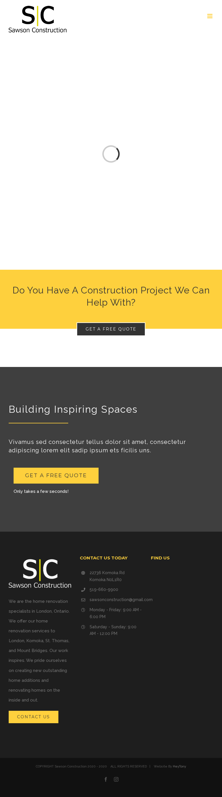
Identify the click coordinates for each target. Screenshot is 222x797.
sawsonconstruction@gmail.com (116, 599)
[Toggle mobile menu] (210, 16)
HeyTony (179, 766)
